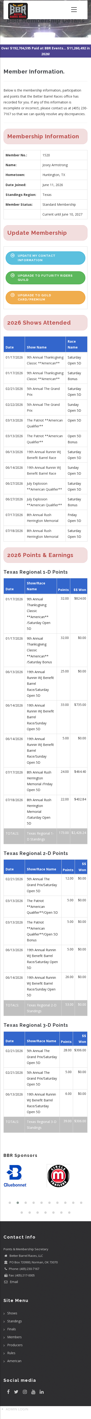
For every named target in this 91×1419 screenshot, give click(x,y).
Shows (12, 1313)
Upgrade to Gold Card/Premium (34, 297)
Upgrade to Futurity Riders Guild (45, 278)
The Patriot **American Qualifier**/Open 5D (42, 906)
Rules (11, 1353)
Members (14, 1337)
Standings (14, 1321)
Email (13, 1282)
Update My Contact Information (37, 258)
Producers (15, 1345)
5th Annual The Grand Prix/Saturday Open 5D (42, 885)
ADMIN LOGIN (17, 1409)
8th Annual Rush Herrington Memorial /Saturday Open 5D (39, 812)
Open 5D (74, 420)
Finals (11, 1329)
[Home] (18, 9)
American (14, 1361)
